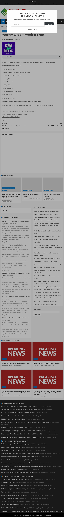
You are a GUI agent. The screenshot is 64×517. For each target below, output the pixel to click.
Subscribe (49, 24)
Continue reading (32, 29)
